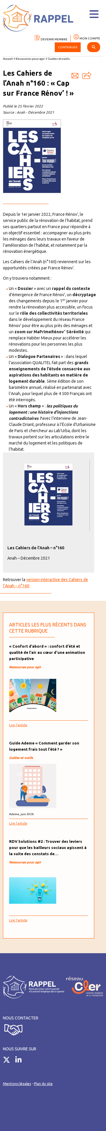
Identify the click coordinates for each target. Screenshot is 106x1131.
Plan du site (43, 1084)
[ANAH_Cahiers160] (48, 524)
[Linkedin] (20, 1061)
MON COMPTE (89, 38)
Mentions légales (17, 1084)
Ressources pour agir (30, 58)
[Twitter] (8, 1061)
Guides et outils (59, 58)
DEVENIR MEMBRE (53, 39)
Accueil (8, 58)
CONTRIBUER (67, 47)
